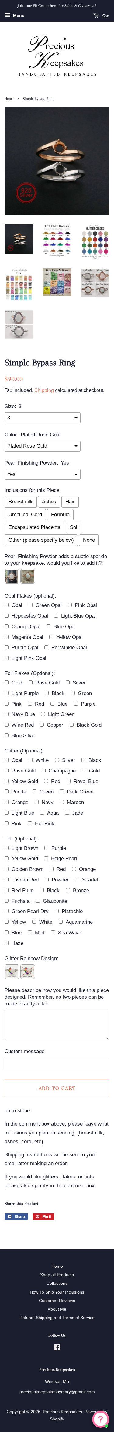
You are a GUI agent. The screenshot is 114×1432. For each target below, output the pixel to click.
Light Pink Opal (29, 658)
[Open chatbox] (100, 1419)
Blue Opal (65, 626)
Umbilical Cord (25, 514)
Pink (17, 704)
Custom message (24, 1051)
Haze (17, 943)
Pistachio (72, 911)
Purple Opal (25, 647)
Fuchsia (20, 901)
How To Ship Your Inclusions (57, 1292)
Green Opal (49, 605)
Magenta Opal (27, 637)
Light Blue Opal (78, 616)
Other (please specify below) (41, 540)
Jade (77, 813)
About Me (57, 1309)
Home (9, 99)
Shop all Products (57, 1274)
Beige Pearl (64, 858)
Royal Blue (86, 781)
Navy (48, 802)
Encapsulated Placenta (34, 527)
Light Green (61, 714)
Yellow (19, 922)
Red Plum (23, 890)
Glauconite (55, 901)
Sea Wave (69, 933)
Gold (17, 683)
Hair (70, 502)
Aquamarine (79, 922)
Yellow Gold (25, 781)
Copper (55, 725)
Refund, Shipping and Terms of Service (57, 1317)
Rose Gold (48, 683)
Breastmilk (21, 502)
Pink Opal (86, 605)
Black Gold (89, 725)
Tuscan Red (25, 880)
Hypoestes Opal (30, 616)
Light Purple (25, 693)
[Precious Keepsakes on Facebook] (57, 1348)
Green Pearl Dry (30, 911)
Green (85, 693)
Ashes (49, 502)
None (89, 540)
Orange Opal (26, 626)
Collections (57, 1283)
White (42, 760)
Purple (88, 704)
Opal (17, 605)
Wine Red (23, 725)
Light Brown (25, 848)
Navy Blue (23, 714)
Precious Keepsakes (62, 1411)
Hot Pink (44, 824)
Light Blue (23, 813)
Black (58, 693)
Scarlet (90, 880)
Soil (74, 527)
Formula (60, 514)
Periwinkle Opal (69, 647)
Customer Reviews (57, 1300)
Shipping (44, 390)
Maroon (75, 802)
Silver (79, 683)
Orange (20, 802)
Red (39, 704)
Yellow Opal (69, 637)
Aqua (53, 813)
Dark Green (80, 792)
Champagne (62, 771)
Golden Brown (27, 869)
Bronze (81, 890)
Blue (62, 704)
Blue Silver (24, 735)
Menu (18, 15)
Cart (105, 15)
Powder (60, 880)
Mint (40, 933)
